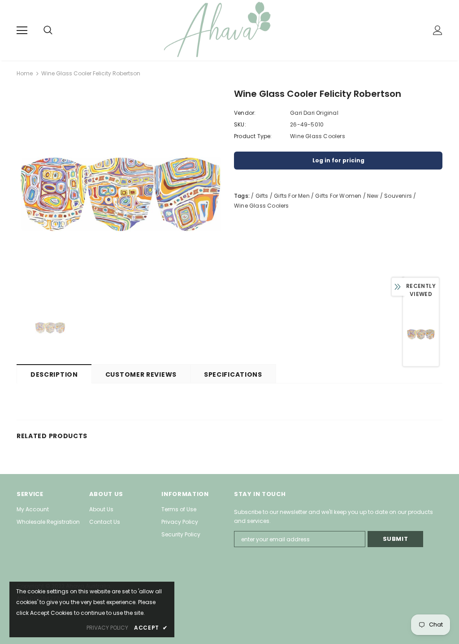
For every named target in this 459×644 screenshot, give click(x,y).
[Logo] (231, 29)
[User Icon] (437, 30)
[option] (121, 194)
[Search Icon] (56, 30)
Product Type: (253, 136)
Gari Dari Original (314, 113)
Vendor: (244, 113)
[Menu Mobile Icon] (22, 30)
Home (25, 73)
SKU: (240, 124)
